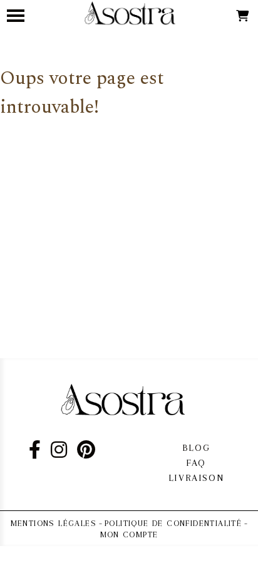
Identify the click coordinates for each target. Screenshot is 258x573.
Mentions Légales (53, 523)
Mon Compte (129, 534)
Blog (196, 447)
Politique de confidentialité (173, 523)
